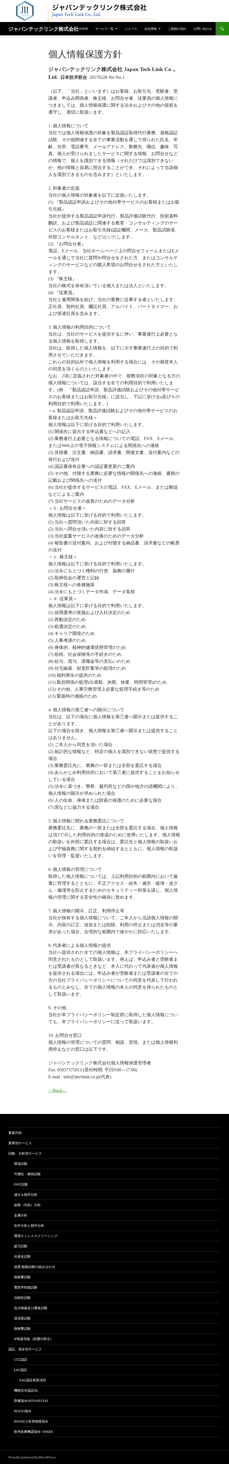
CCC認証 (20, 1359)
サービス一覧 (104, 28)
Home (83, 28)
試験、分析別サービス (25, 1153)
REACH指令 (23, 1411)
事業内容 (15, 1133)
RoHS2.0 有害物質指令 (31, 1421)
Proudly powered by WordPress (32, 1457)
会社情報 (150, 28)
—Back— (57, 1090)
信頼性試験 (22, 1298)
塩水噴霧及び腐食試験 (30, 1308)
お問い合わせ (203, 28)
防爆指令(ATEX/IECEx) (31, 1401)
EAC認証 (20, 1370)
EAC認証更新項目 (33, 1380)
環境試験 (20, 1164)
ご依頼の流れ (177, 28)
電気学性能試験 (25, 1287)
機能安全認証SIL (26, 1390)
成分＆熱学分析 (25, 1194)
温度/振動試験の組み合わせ (34, 1267)
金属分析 (20, 1215)
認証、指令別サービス (25, 1349)
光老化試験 (22, 1256)
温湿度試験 (22, 1318)
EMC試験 (21, 1184)
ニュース (131, 28)
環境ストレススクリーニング (36, 1236)
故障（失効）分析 (27, 1205)
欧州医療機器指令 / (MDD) (33, 1431)
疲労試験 (20, 1246)
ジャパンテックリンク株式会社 (43, 29)
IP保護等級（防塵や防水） (34, 1339)
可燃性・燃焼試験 (27, 1174)
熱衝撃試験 (22, 1277)
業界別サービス (20, 1143)
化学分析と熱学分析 (29, 1225)
